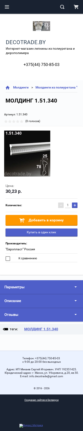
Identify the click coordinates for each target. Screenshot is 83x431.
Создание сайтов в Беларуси (41, 400)
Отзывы (11, 314)
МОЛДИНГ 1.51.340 (41, 329)
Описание (12, 301)
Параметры (14, 287)
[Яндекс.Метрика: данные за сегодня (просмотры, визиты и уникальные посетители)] (31, 426)
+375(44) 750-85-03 (41, 64)
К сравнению (27, 258)
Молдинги (21, 87)
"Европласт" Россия (20, 249)
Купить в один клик (41, 232)
